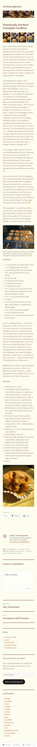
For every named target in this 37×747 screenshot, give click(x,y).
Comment (28, 588)
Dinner (7, 714)
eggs (6, 717)
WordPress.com (10, 648)
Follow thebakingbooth (14, 682)
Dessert (11, 551)
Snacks (22, 551)
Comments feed (11, 645)
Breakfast (6, 551)
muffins (17, 551)
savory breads (10, 733)
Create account (10, 637)
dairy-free (29, 551)
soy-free (19, 553)
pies (6, 728)
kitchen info (9, 722)
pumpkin (13, 553)
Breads (7, 699)
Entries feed (9, 642)
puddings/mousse (11, 730)
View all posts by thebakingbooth (19, 542)
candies (7, 707)
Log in (7, 640)
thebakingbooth (12, 6)
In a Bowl (8, 720)
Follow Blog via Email (14, 658)
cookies (7, 709)
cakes (7, 704)
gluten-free (6, 553)
